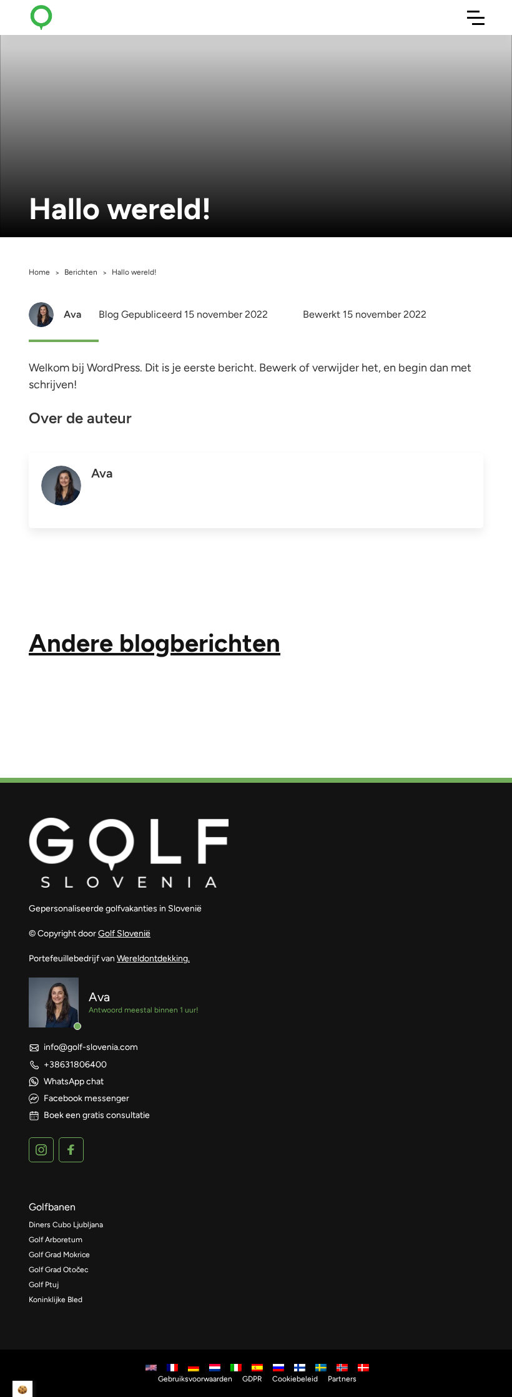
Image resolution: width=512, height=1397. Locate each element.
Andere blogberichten (154, 643)
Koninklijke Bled (55, 1299)
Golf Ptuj (44, 1284)
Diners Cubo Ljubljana (66, 1224)
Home (39, 272)
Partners (342, 1379)
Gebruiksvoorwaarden (195, 1379)
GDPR (252, 1379)
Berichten (80, 272)
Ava (72, 314)
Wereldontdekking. (153, 958)
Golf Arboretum (55, 1239)
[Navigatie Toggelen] (476, 17)
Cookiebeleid (295, 1379)
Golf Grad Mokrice (59, 1254)
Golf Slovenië (124, 933)
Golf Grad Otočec (58, 1269)
